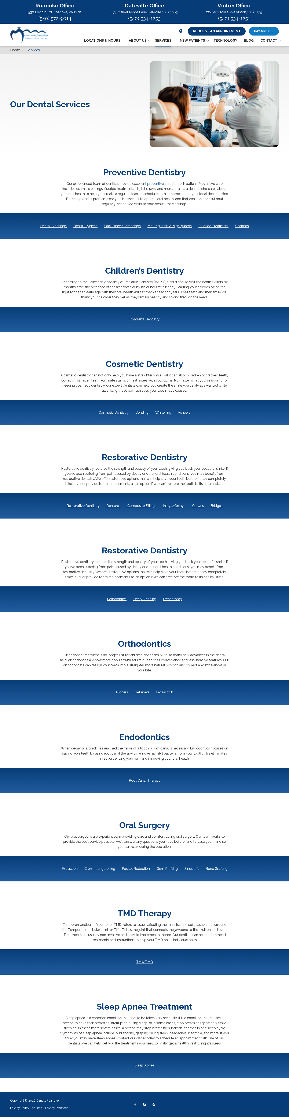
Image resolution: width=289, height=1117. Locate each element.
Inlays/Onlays (174, 506)
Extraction (70, 869)
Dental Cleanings (53, 226)
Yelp (154, 1104)
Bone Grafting (216, 869)
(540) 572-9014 (55, 18)
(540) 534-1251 (234, 18)
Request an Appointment (217, 31)
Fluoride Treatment (213, 226)
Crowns (198, 506)
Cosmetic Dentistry (114, 412)
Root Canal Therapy (144, 780)
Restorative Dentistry (83, 506)
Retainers (142, 692)
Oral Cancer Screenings (122, 226)
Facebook (135, 1104)
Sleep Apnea (144, 1065)
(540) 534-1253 (144, 18)
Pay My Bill (264, 31)
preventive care (159, 184)
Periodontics (117, 599)
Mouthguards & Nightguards (169, 226)
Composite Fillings (141, 506)
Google (144, 1104)
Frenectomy (172, 599)
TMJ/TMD (144, 962)
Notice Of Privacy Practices (50, 1108)
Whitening (163, 412)
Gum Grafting (167, 869)
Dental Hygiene (85, 226)
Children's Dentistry (144, 319)
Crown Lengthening (99, 869)
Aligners (122, 692)
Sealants (242, 226)
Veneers (184, 412)
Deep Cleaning (144, 599)
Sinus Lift (191, 869)
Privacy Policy (19, 1108)
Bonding (142, 412)
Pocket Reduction (136, 869)
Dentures (113, 506)
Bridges (217, 506)
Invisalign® (164, 692)
